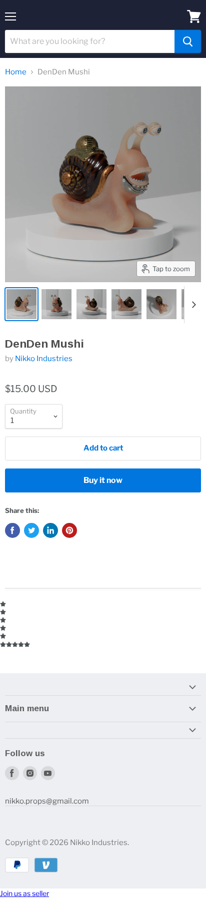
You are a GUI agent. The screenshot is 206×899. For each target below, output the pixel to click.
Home (15, 72)
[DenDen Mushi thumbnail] (22, 304)
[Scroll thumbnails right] (192, 304)
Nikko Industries (43, 358)
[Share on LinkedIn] (50, 530)
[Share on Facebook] (12, 530)
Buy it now (103, 480)
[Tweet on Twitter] (31, 530)
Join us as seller (24, 893)
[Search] (187, 41)
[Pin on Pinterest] (69, 530)
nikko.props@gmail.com (47, 801)
